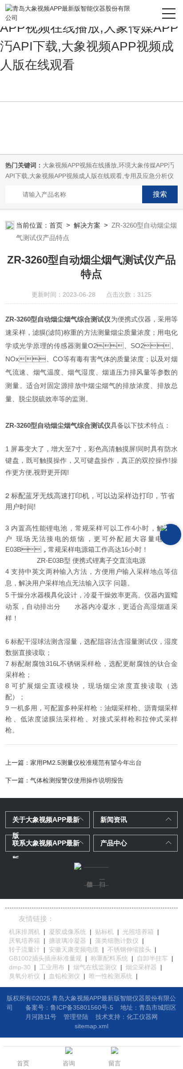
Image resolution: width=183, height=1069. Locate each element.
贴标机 (104, 931)
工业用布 (52, 967)
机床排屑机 (24, 931)
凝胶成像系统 (67, 931)
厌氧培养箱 (24, 940)
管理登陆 (76, 1016)
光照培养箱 (138, 931)
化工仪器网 (142, 1016)
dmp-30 (20, 967)
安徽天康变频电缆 (74, 949)
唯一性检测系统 (110, 976)
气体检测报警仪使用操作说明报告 (76, 780)
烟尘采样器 (141, 967)
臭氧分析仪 (24, 976)
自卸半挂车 (152, 958)
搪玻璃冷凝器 (67, 940)
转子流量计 (24, 949)
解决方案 (87, 225)
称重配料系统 (109, 958)
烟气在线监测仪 (95, 967)
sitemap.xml (91, 1026)
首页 (56, 225)
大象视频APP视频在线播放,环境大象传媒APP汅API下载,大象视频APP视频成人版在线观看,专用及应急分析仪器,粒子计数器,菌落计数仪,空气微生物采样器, (89, 176)
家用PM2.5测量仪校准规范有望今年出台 (86, 762)
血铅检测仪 (64, 976)
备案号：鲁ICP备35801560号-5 (69, 1007)
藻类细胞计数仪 (117, 940)
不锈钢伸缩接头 (129, 949)
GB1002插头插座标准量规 (45, 958)
